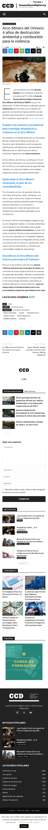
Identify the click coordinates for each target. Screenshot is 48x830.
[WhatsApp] (21, 50)
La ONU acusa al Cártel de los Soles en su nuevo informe (13, 350)
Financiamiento (22, 532)
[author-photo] (24, 376)
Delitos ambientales (15, 20)
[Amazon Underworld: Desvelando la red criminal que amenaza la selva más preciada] (8, 413)
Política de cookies (23, 810)
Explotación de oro (33, 313)
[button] (4, 14)
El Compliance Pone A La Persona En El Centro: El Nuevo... (12, 594)
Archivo (19, 520)
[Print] (38, 50)
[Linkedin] (27, 50)
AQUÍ (32, 297)
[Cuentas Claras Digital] (24, 5)
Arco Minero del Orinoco (21, 310)
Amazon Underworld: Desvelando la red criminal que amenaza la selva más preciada (30, 413)
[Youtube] (30, 712)
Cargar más (23, 563)
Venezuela (22, 319)
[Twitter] (10, 50)
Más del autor (30, 391)
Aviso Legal (35, 810)
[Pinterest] (16, 50)
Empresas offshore (23, 544)
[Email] (33, 50)
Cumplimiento (7, 588)
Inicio (4, 20)
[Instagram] (17, 712)
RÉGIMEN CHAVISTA (10, 319)
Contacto (12, 810)
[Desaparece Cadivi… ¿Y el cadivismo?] (8, 530)
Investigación (21, 558)
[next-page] (7, 433)
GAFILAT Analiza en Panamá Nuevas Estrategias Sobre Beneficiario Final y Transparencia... (10, 623)
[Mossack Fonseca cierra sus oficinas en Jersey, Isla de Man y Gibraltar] (8, 542)
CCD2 (7, 47)
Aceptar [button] (24, 826)
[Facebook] (4, 50)
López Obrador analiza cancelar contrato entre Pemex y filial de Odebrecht (36, 351)
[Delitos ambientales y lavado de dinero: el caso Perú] (8, 425)
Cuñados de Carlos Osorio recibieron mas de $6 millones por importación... (30, 553)
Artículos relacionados (13, 391)
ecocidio (21, 313)
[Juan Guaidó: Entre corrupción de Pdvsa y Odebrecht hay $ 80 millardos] (8, 519)
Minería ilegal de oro (24, 316)
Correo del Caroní (36, 118)
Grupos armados (9, 316)
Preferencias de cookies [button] (29, 822)
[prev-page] (4, 433)
